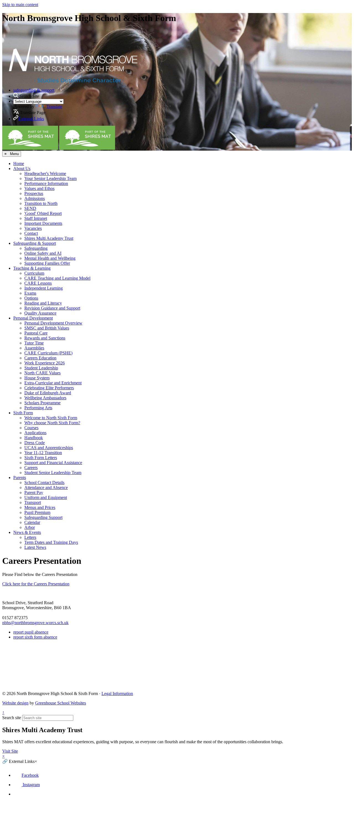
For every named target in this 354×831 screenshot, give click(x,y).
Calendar (32, 522)
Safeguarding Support (43, 517)
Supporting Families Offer (47, 263)
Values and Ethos (39, 188)
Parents (19, 477)
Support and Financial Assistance (53, 462)
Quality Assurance (40, 313)
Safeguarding (36, 248)
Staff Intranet (35, 218)
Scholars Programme (42, 402)
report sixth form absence (35, 637)
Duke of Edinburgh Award (47, 392)
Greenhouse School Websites (60, 703)
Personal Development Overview (53, 323)
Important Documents (43, 223)
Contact (31, 233)
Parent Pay (33, 492)
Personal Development (33, 318)
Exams (30, 293)
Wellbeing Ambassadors (45, 397)
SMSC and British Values (46, 328)
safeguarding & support (33, 90)
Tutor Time (34, 343)
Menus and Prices (39, 507)
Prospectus (33, 193)
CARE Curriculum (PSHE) (48, 353)
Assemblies (34, 348)
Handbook (33, 437)
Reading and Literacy (43, 303)
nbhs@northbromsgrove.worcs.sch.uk (35, 622)
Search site (11, 717)
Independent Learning (43, 288)
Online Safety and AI (42, 253)
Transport (32, 502)
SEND (30, 208)
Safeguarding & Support (34, 243)
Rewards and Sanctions (44, 338)
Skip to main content (20, 4)
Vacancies (33, 228)
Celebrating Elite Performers (49, 387)
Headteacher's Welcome (45, 173)
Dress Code (34, 442)
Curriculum (34, 273)
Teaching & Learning (32, 268)
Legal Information (117, 693)
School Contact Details (44, 482)
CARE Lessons (38, 283)
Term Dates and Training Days (51, 542)
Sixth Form (23, 412)
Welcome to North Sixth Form (50, 417)
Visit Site (10, 751)
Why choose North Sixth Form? (52, 422)
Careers (31, 467)
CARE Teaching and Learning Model (57, 278)
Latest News (35, 547)
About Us (21, 168)
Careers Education (40, 358)
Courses (31, 427)
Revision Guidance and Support (52, 308)
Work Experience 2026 (44, 363)
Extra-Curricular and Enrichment (53, 382)
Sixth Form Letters (40, 457)
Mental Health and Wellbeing (50, 258)
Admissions (34, 198)
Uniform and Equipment (45, 497)
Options (31, 298)
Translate (54, 106)
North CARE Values (42, 373)
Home (18, 163)
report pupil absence (30, 632)
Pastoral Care (36, 333)
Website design (15, 703)
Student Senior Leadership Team (52, 472)
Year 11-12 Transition (43, 452)
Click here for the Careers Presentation (35, 584)
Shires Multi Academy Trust (48, 238)
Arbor (29, 527)
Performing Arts (38, 407)
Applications (35, 432)
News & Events (27, 532)
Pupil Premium (37, 512)
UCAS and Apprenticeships (48, 447)
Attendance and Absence (46, 487)
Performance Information (46, 183)
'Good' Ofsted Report (43, 213)
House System (37, 377)
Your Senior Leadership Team (50, 178)
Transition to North (41, 203)
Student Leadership (41, 368)
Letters (30, 537)
